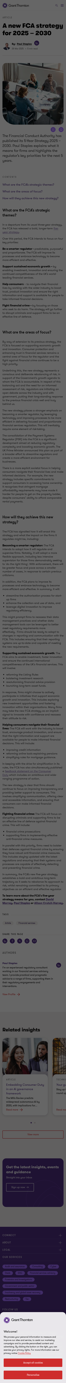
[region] (33, 1347)
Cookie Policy (24, 1353)
